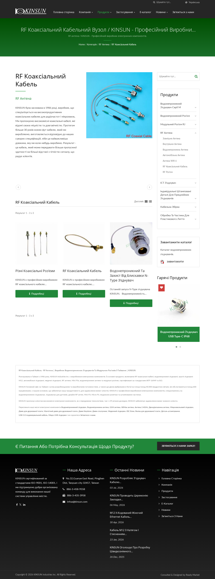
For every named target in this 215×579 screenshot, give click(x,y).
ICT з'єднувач (168, 183)
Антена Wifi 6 (170, 161)
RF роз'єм (168, 172)
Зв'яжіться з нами (183, 12)
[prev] (18, 187)
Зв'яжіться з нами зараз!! (178, 446)
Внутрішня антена (172, 144)
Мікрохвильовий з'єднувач (181, 407)
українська (194, 2)
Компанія (85, 12)
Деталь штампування (170, 411)
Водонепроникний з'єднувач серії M (171, 106)
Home (82, 45)
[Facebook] (17, 505)
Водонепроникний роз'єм (175, 116)
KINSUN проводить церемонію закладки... (129, 497)
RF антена (104, 45)
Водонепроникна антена (175, 150)
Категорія (92, 45)
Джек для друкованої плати (31, 411)
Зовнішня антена (171, 138)
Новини (161, 12)
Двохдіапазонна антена (159, 407)
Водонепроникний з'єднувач (73, 407)
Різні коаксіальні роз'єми (35, 271)
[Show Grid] (146, 202)
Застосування (124, 12)
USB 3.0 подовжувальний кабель (33, 415)
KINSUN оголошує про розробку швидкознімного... (130, 549)
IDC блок (130, 411)
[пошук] (154, 2)
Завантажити (175, 261)
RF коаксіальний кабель (124, 45)
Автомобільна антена (174, 155)
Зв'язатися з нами (87, 415)
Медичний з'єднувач (117, 411)
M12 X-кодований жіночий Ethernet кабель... (126, 514)
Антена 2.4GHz (141, 407)
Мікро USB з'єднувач (57, 415)
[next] (149, 187)
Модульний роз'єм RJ (172, 124)
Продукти (104, 12)
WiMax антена (127, 407)
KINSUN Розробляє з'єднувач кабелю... (128, 480)
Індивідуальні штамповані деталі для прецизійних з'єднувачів (175, 195)
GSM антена (115, 407)
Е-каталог (145, 12)
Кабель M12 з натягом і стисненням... (124, 532)
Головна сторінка (63, 12)
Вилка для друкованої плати (147, 411)
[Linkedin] (24, 505)
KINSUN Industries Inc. (45, 575)
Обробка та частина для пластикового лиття (174, 217)
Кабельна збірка (169, 207)
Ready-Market (193, 575)
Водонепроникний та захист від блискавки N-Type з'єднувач (129, 275)
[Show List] (150, 202)
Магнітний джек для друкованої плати (61, 411)
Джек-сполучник (99, 411)
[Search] (196, 76)
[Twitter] (20, 505)
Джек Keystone (85, 411)
